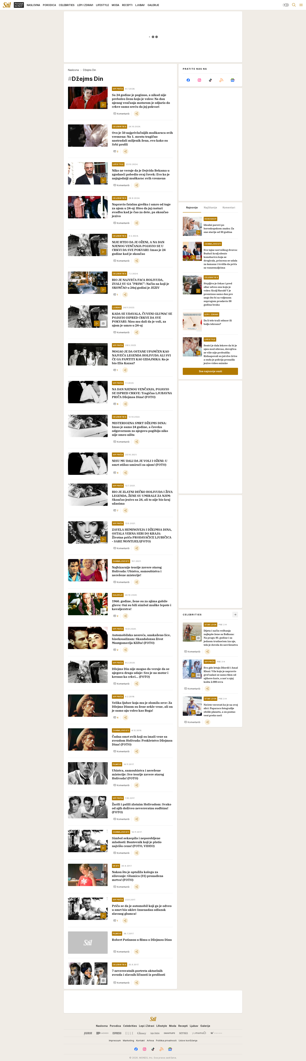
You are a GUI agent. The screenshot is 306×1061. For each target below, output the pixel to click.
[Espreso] (117, 1033)
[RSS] (221, 80)
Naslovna (73, 69)
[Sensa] (183, 1033)
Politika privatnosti (166, 1040)
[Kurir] (88, 1033)
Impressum (115, 1040)
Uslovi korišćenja (188, 1040)
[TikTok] (210, 80)
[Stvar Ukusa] (216, 1033)
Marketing (128, 1040)
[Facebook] (188, 80)
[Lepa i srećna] (155, 1033)
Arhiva (150, 1040)
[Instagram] (199, 80)
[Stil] (7, 5)
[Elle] (129, 1033)
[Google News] (232, 80)
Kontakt (140, 1040)
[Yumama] (199, 1033)
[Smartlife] (169, 1033)
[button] (121, 113)
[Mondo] (102, 1033)
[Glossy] (141, 1033)
